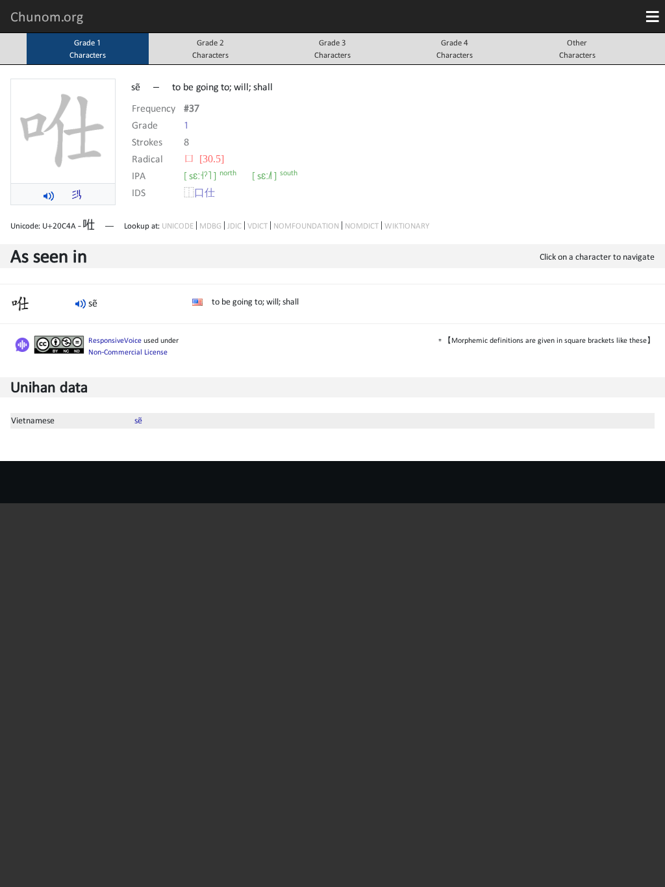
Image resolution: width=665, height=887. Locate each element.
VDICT (257, 225)
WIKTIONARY (406, 225)
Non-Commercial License (128, 352)
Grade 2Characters (210, 48)
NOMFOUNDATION (306, 225)
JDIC (234, 225)
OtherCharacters (577, 48)
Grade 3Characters (332, 48)
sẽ (138, 420)
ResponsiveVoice (115, 340)
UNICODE (178, 225)
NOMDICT (362, 225)
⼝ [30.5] (204, 158)
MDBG (210, 225)
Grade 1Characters (87, 48)
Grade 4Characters (454, 48)
